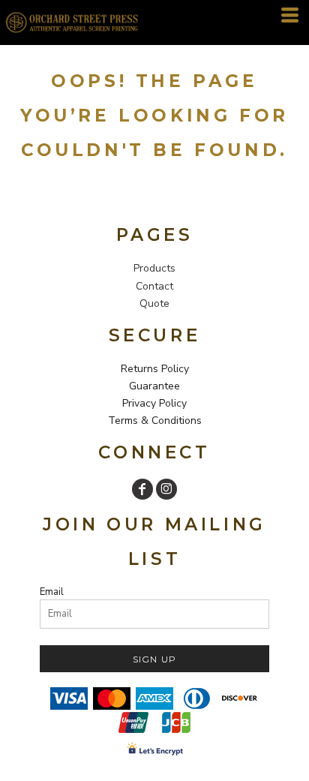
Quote (155, 303)
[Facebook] (142, 489)
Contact (154, 286)
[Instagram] (166, 489)
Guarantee (154, 386)
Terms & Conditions (155, 420)
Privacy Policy (154, 403)
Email (52, 592)
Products (155, 268)
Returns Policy (155, 369)
